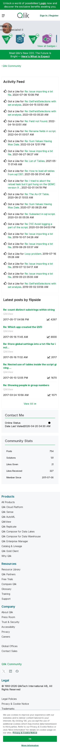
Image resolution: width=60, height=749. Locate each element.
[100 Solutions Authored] (47, 38)
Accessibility (8, 626)
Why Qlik (6, 555)
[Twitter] (4, 671)
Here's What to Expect (35, 56)
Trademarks (8, 708)
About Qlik (7, 612)
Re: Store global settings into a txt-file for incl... (29, 345)
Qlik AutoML (8, 516)
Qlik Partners (9, 574)
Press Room (8, 617)
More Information (30, 745)
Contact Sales (9, 651)
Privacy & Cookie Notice (15, 703)
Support (6, 598)
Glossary (6, 588)
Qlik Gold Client (10, 551)
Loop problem (33, 253)
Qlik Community (12, 65)
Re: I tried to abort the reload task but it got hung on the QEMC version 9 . (31, 184)
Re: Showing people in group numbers (26, 385)
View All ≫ (30, 403)
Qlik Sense (7, 511)
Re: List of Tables (35, 160)
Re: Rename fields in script (40, 131)
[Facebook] (17, 671)
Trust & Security (10, 622)
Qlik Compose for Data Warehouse (21, 536)
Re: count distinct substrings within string (29, 309)
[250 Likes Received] (20, 38)
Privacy (6, 631)
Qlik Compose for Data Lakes (18, 531)
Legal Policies (9, 698)
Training (6, 593)
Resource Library (11, 569)
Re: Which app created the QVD (22, 326)
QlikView (8, 313)
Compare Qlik (9, 584)
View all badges (46, 46)
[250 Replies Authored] (33, 38)
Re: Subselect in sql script (40, 214)
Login (42, 3)
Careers (6, 636)
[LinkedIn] (10, 671)
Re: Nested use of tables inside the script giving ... (29, 366)
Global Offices (10, 646)
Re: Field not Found (36, 121)
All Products (8, 502)
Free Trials (7, 579)
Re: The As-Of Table (37, 194)
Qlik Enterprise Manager (15, 541)
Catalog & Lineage (12, 546)
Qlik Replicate (9, 526)
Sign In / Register (49, 15)
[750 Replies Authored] (7, 38)
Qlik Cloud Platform (12, 507)
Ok (30, 739)
